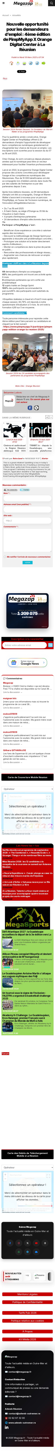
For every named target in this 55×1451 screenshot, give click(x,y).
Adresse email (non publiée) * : (17, 504)
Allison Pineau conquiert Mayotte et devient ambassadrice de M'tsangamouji (27, 955)
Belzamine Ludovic (13, 392)
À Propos (27, 1331)
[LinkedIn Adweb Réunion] (6, 1427)
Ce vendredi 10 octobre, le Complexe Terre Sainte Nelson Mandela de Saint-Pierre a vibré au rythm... (34, 1003)
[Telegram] (27, 1251)
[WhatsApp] (18, 1251)
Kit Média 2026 (27, 1339)
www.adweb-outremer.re (22, 1422)
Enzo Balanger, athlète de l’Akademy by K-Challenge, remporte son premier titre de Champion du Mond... (33, 1025)
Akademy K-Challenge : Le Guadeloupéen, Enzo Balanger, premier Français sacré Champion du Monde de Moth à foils (26, 1018)
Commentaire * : (10, 526)
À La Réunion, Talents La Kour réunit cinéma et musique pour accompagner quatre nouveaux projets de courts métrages (25, 894)
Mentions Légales (27, 1294)
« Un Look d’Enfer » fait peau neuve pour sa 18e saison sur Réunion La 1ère (26, 883)
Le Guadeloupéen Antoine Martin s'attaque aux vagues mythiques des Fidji (26, 975)
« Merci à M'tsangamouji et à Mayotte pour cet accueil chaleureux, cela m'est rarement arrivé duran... (33, 961)
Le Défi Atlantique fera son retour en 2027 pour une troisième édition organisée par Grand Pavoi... (33, 942)
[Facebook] (10, 1243)
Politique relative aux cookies (27, 1320)
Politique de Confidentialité (27, 1302)
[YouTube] (36, 1243)
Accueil (5, 15)
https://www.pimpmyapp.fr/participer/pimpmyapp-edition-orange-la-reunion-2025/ (27, 328)
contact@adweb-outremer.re (24, 1413)
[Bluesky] (36, 1251)
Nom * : (6, 493)
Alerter (45, 458)
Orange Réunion (33, 386)
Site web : (7, 515)
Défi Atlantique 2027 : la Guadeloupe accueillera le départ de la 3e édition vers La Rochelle (26, 934)
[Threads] (45, 1243)
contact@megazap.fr (19, 1371)
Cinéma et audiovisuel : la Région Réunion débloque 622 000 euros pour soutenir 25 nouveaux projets (15, 447)
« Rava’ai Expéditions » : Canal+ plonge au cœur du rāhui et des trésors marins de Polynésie (27, 874)
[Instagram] (18, 1243)
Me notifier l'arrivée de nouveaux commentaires (28, 557)
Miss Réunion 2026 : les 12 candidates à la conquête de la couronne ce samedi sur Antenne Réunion (26, 864)
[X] (27, 1243)
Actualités (16, 15)
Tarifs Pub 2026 (28, 1312)
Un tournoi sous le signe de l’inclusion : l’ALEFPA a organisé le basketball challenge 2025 (26, 996)
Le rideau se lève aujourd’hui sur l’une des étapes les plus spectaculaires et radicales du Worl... (34, 981)
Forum (5, 1053)
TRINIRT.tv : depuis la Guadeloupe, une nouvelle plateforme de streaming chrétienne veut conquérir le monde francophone (40, 447)
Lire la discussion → (12, 692)
